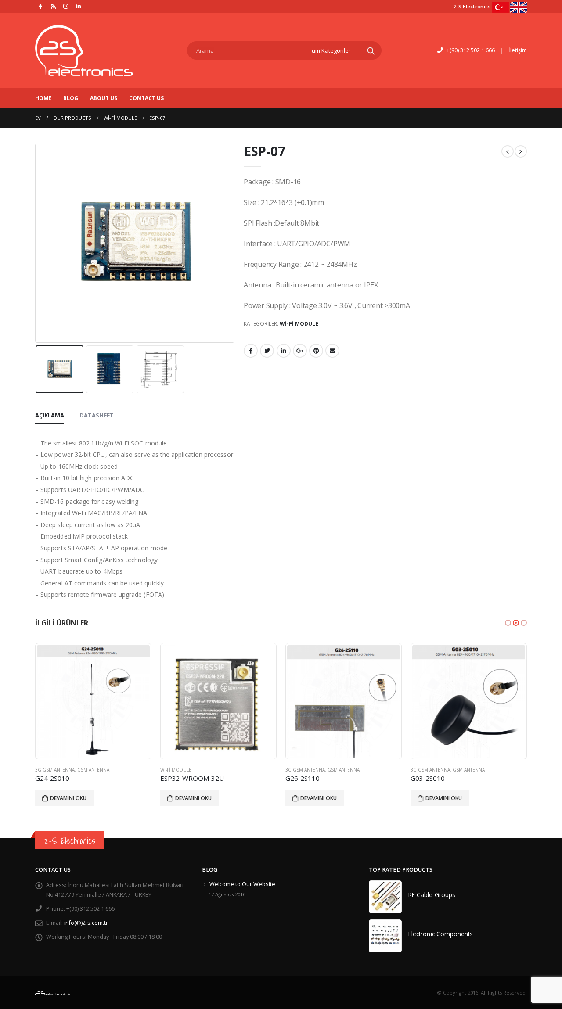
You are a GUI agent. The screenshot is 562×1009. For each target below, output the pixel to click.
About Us (103, 98)
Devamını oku (68, 798)
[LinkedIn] (78, 6)
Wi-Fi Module (299, 323)
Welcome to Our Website (242, 884)
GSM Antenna (93, 770)
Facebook (251, 351)
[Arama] (371, 50)
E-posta (332, 351)
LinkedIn (284, 351)
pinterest (316, 351)
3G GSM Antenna (55, 770)
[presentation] (37, 243)
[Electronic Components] (385, 935)
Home (43, 98)
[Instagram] (66, 6)
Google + (300, 351)
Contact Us (146, 98)
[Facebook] (41, 6)
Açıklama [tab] (49, 415)
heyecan (267, 351)
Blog (70, 98)
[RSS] (53, 6)
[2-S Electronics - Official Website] (84, 50)
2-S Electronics (69, 840)
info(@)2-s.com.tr (86, 922)
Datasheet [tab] (96, 415)
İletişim (517, 50)
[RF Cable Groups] (385, 896)
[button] (508, 623)
